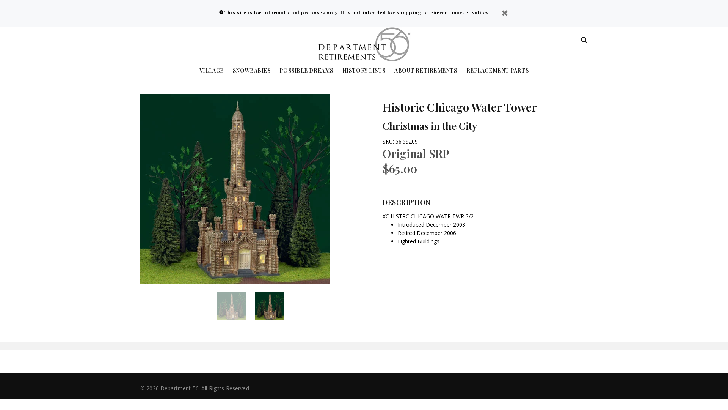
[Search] (584, 40)
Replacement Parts (497, 71)
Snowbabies (252, 71)
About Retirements (425, 71)
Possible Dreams (306, 71)
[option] (236, 306)
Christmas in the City (430, 125)
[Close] (504, 13)
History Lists (363, 71)
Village (211, 71)
